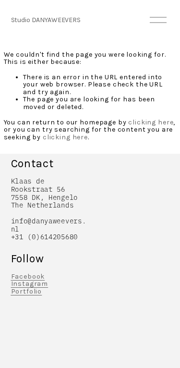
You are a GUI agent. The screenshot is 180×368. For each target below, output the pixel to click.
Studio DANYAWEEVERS (46, 20)
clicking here (150, 122)
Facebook (28, 277)
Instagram (29, 284)
